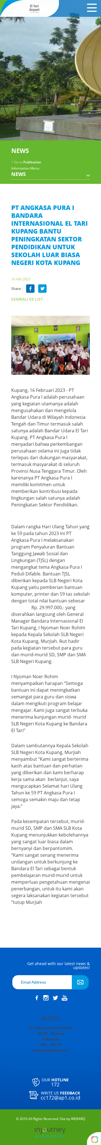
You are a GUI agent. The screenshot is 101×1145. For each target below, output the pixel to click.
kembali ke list (27, 299)
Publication (26, 162)
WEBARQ (78, 1119)
